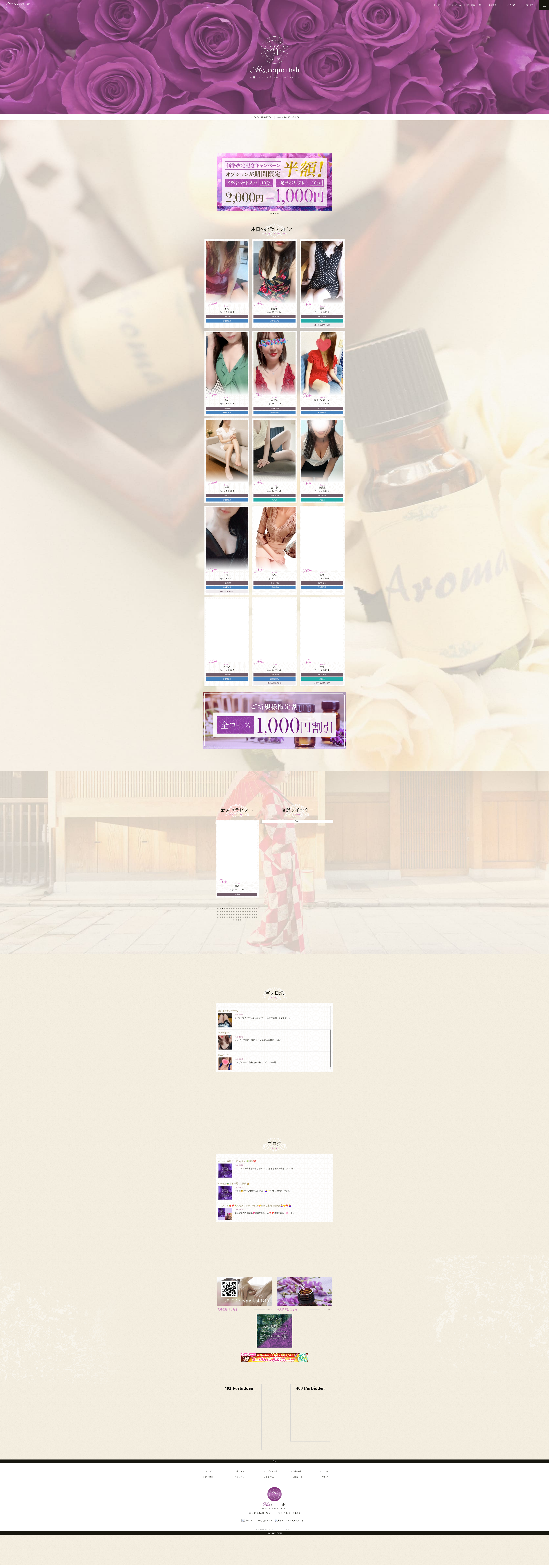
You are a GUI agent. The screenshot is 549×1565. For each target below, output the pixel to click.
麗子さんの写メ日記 (322, 325)
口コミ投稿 (268, 1477)
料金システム (455, 5)
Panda (279, 1533)
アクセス (511, 5)
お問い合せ (239, 1477)
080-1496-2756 (260, 117)
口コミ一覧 (297, 1477)
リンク (324, 1477)
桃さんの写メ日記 (227, 591)
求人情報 (530, 5)
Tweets (297, 821)
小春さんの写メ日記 (322, 683)
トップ (437, 5)
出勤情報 (493, 5)
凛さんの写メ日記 (274, 683)
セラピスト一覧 (474, 5)
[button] (271, 213)
